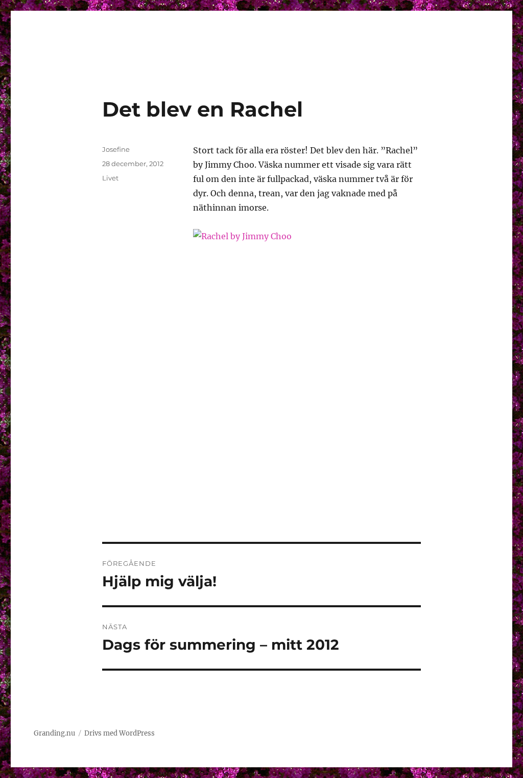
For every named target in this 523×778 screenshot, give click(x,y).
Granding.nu (54, 733)
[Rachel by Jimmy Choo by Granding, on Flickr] (307, 357)
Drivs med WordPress (119, 733)
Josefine (116, 149)
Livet (110, 178)
